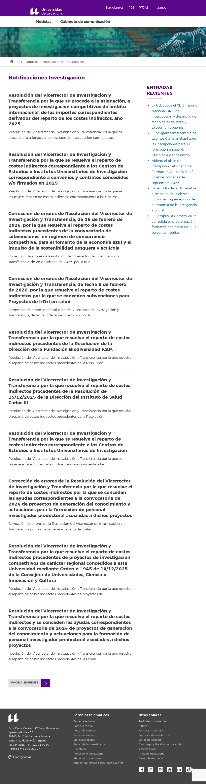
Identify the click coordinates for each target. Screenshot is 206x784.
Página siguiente (24, 682)
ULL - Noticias (27, 62)
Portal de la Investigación (89, 744)
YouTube (171, 768)
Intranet (160, 8)
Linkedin (180, 768)
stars (38, 771)
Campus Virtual (83, 726)
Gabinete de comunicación (85, 21)
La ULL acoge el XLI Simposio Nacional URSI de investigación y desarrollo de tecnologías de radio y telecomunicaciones (174, 117)
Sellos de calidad (150, 739)
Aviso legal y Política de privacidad (161, 744)
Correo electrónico (85, 721)
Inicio (11, 61)
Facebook (143, 768)
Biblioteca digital (84, 739)
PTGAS (144, 8)
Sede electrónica (84, 735)
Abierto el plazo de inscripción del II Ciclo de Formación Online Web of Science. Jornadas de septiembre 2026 (172, 172)
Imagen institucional (152, 753)
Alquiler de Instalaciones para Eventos (98, 763)
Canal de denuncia (151, 758)
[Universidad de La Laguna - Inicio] (47, 11)
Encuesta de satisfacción (154, 735)
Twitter (152, 768)
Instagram (162, 768)
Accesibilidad (147, 749)
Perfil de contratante (152, 721)
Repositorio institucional (88, 753)
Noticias (43, 21)
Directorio (79, 749)
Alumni (143, 726)
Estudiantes (114, 8)
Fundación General (151, 730)
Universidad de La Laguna (13, 717)
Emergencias (21, 757)
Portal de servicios (85, 730)
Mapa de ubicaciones (87, 758)
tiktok (190, 768)
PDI (131, 8)
